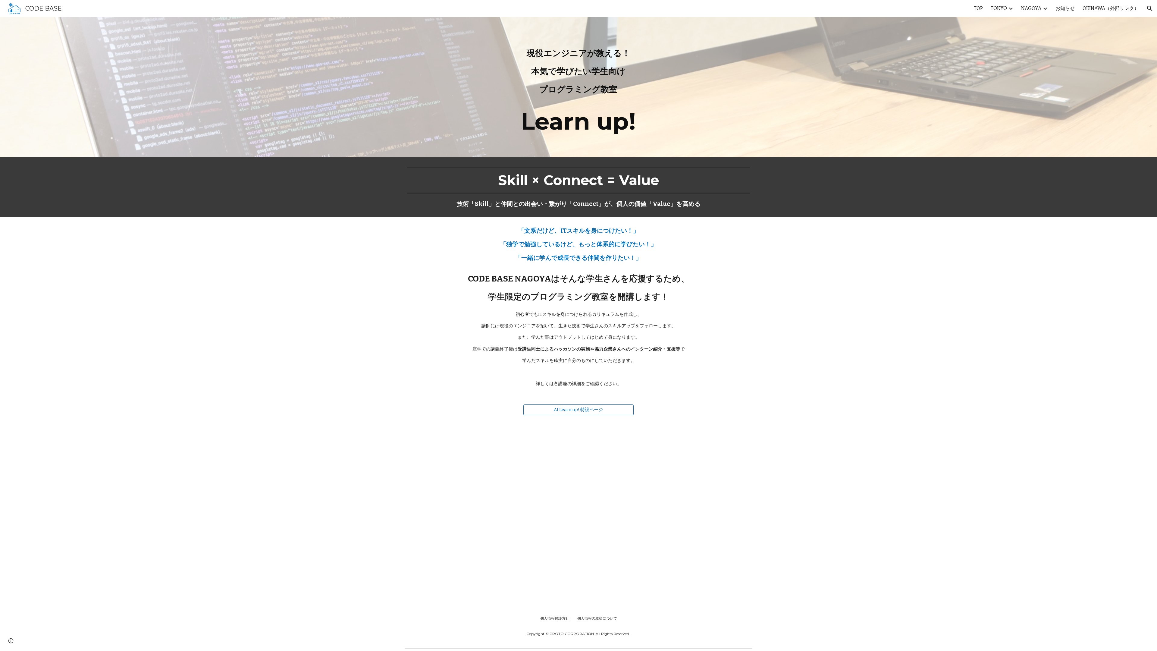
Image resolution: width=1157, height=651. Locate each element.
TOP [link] (978, 8)
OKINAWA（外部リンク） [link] (1111, 8)
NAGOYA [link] (1031, 8)
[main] (578, 87)
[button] (1150, 8)
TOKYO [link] (999, 8)
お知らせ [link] (1065, 8)
